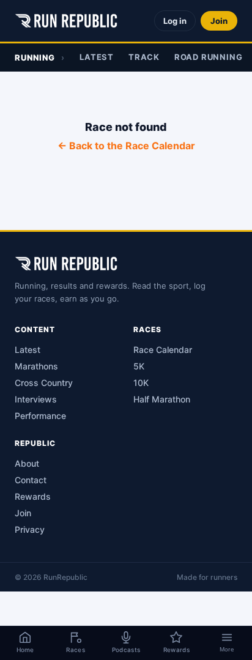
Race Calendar (162, 349)
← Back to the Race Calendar (126, 145)
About (27, 463)
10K (141, 382)
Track (144, 57)
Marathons (36, 366)
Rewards (33, 496)
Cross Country (44, 382)
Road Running (208, 57)
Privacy (30, 529)
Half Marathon (161, 399)
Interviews (36, 399)
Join (219, 21)
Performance (40, 415)
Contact (30, 480)
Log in (175, 21)
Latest (97, 57)
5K (138, 366)
